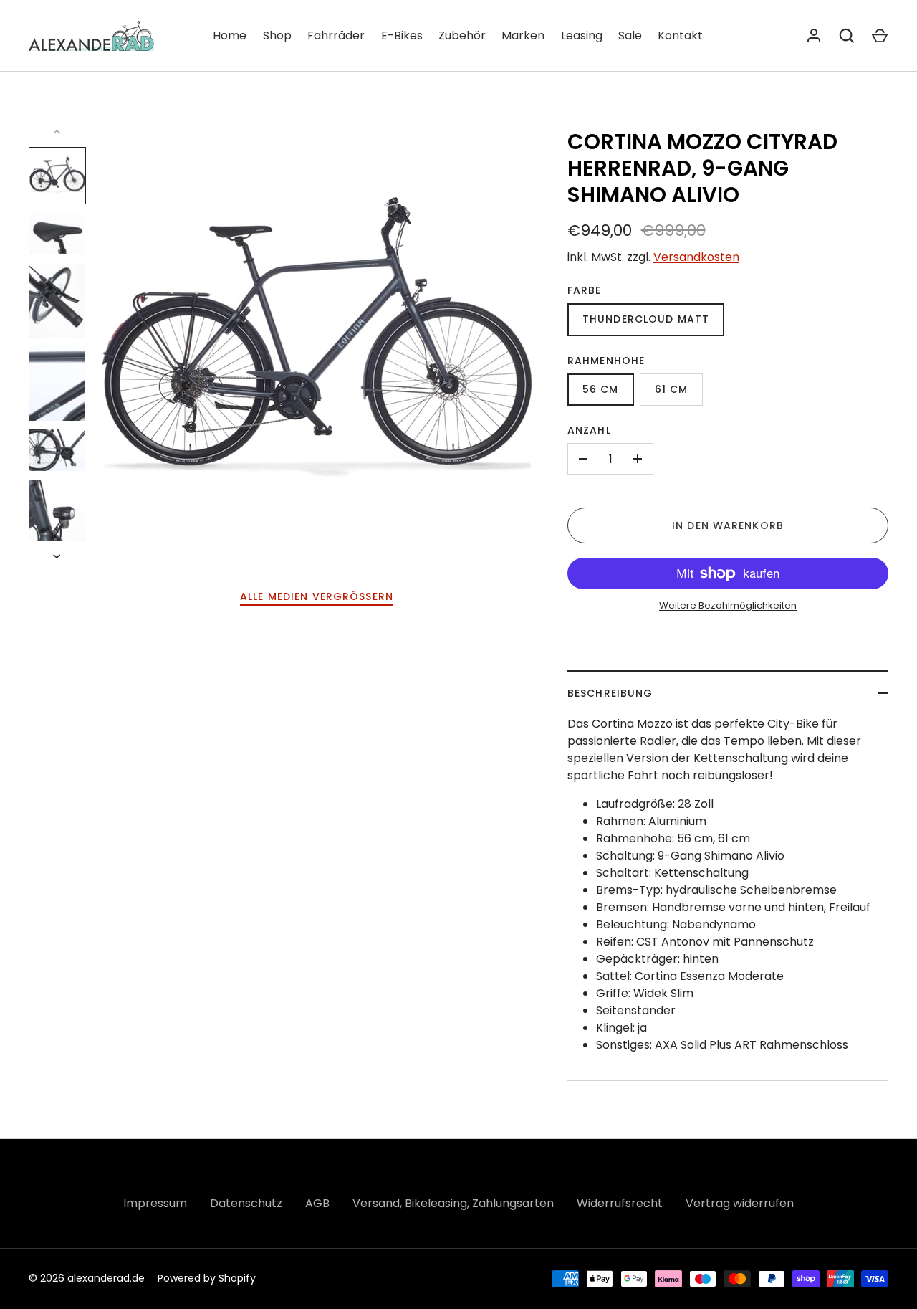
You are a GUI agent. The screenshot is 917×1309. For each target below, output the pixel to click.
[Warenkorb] (880, 36)
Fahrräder (336, 35)
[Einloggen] (814, 36)
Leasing (581, 35)
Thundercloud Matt (645, 319)
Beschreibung (610, 693)
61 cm (671, 389)
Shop (277, 35)
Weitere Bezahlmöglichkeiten (728, 605)
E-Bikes (402, 35)
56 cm (600, 389)
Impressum (155, 1203)
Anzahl (589, 430)
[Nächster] (58, 556)
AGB (317, 1203)
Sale (630, 35)
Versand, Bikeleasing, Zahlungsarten (453, 1203)
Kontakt (680, 35)
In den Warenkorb (728, 525)
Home (229, 35)
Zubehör (462, 35)
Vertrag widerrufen (740, 1203)
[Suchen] (847, 36)
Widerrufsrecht (620, 1203)
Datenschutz (246, 1203)
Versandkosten (696, 257)
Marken (522, 35)
